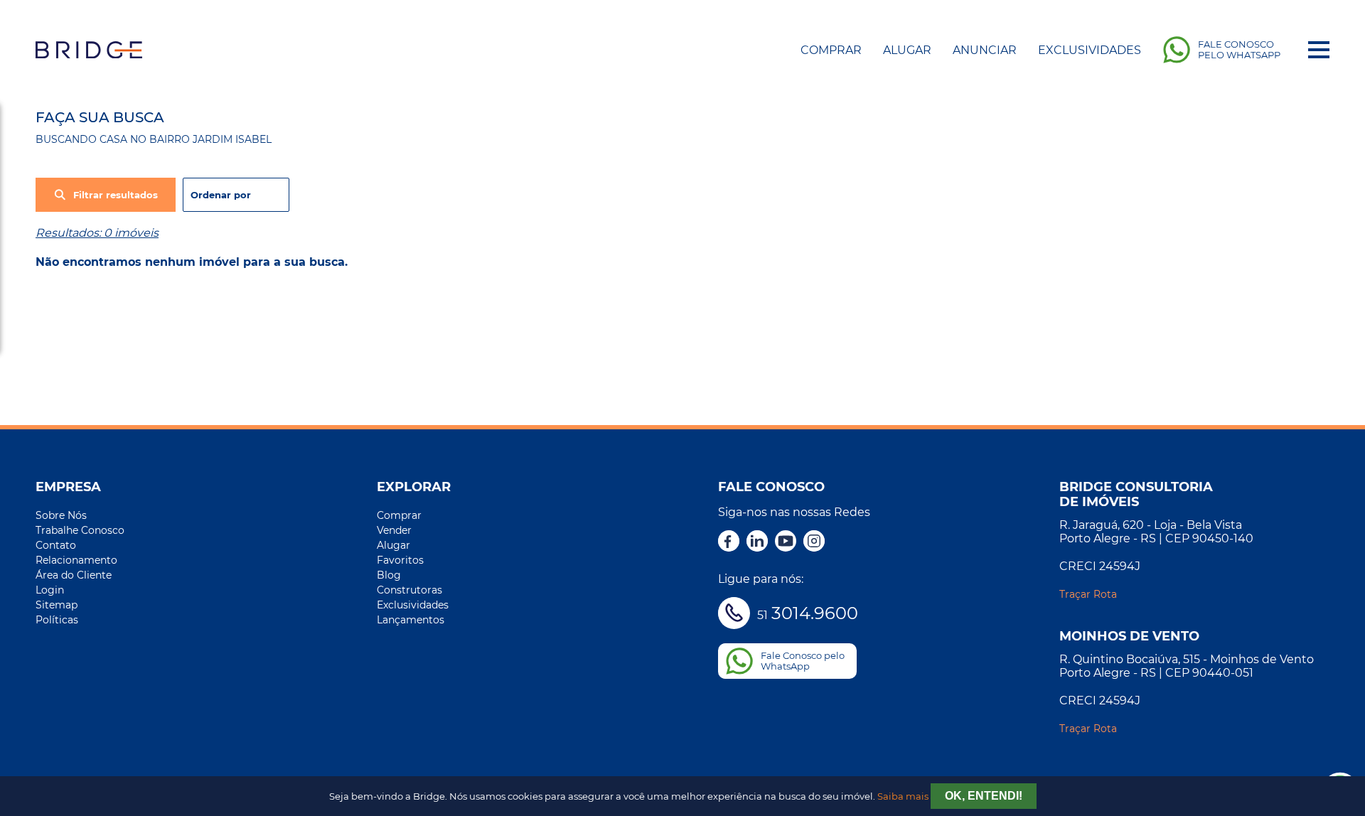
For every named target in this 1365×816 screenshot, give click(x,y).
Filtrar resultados (115, 195)
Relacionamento (76, 560)
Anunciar (985, 50)
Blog (389, 575)
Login (50, 590)
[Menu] (1318, 49)
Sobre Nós (61, 515)
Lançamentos (410, 619)
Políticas (57, 619)
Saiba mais (902, 796)
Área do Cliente (74, 575)
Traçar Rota (1088, 594)
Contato (56, 545)
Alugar (907, 50)
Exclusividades (1089, 50)
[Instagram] (814, 542)
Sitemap (56, 604)
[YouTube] (785, 542)
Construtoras (409, 590)
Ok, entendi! (983, 796)
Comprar (831, 50)
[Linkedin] (757, 542)
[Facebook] (728, 542)
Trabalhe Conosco (80, 530)
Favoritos (400, 560)
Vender (394, 530)
